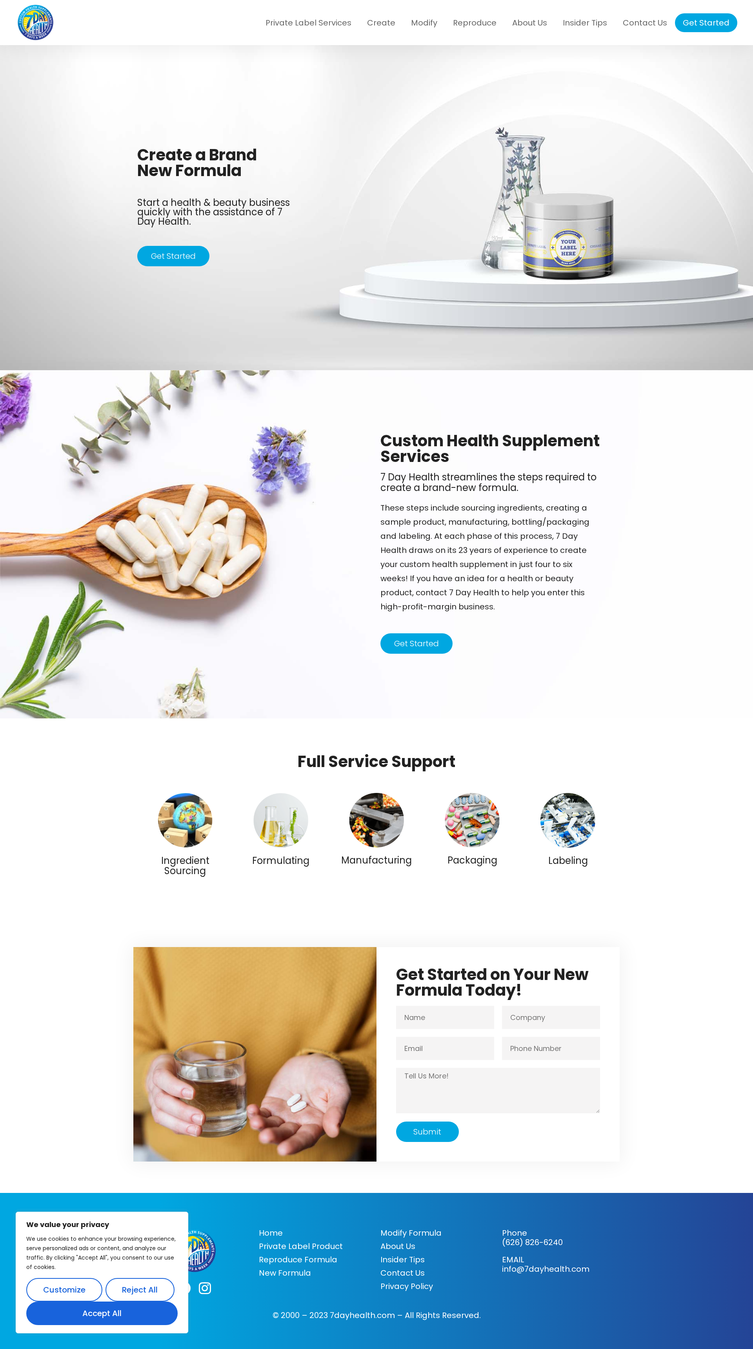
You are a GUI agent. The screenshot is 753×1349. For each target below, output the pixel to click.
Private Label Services (308, 22)
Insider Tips (585, 22)
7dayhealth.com (363, 1315)
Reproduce (475, 22)
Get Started (706, 22)
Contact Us (645, 22)
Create (381, 22)
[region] (102, 1272)
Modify (424, 22)
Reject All (140, 1289)
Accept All (102, 1313)
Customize (64, 1289)
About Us (529, 22)
